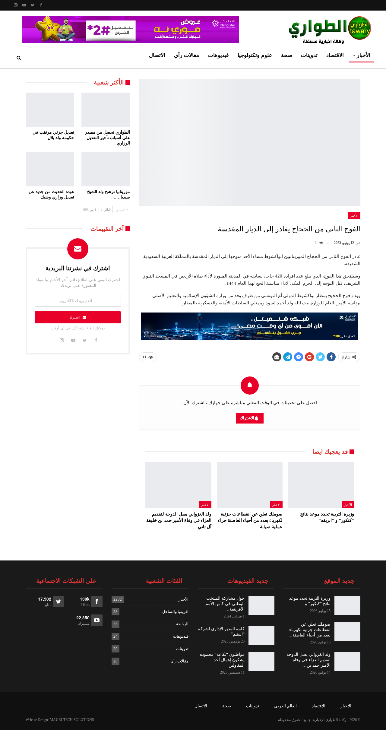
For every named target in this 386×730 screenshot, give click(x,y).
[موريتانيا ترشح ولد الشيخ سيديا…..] (105, 169)
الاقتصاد (335, 55)
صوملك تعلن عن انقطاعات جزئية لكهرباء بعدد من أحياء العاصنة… (309, 629)
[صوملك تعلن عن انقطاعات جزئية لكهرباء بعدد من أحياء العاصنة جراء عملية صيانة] (250, 485)
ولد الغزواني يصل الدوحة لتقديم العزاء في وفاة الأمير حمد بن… (308, 660)
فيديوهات (218, 55)
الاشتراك (247, 418)
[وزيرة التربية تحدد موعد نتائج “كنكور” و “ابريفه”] (321, 485)
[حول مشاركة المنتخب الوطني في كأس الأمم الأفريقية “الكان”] (261, 605)
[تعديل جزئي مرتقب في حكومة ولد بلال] (50, 110)
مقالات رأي (186, 55)
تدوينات (309, 55)
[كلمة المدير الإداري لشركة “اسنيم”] (261, 636)
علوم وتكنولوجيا (255, 55)
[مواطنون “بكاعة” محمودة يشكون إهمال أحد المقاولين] (261, 661)
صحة (286, 55)
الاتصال (157, 55)
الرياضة (182, 624)
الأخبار (363, 55)
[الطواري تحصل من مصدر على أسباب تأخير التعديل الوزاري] (105, 110)
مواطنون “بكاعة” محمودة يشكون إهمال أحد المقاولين (222, 660)
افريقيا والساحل (175, 611)
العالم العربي (285, 706)
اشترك (74, 317)
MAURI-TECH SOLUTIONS (72, 720)
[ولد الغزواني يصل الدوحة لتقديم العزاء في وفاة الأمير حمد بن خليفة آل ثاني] (178, 485)
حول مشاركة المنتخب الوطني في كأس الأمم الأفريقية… (225, 603)
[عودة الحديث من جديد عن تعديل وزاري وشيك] (50, 169)
